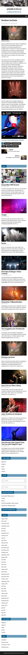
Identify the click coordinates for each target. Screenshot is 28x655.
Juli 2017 (3, 608)
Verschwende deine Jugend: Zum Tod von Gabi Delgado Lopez (12, 443)
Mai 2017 (3, 612)
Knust (4, 146)
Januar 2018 (4, 596)
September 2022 (5, 526)
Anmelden (3, 640)
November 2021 (5, 533)
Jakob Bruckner (16, 143)
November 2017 (5, 600)
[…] (11, 195)
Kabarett (3, 464)
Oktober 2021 (4, 535)
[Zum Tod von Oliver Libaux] (14, 383)
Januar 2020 (4, 545)
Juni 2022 (3, 528)
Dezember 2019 (5, 547)
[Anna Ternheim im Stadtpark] (14, 411)
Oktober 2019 (4, 552)
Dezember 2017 (5, 598)
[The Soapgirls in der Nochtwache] (14, 326)
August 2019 (4, 557)
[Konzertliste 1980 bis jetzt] (14, 182)
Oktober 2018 (4, 579)
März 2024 (4, 521)
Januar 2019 (4, 571)
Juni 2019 (3, 559)
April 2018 (3, 588)
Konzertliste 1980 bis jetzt (10, 185)
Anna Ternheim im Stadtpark (11, 414)
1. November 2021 (6, 23)
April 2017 (3, 615)
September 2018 (5, 581)
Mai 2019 (3, 562)
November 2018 (5, 576)
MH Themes (22, 653)
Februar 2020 (4, 543)
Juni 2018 (3, 586)
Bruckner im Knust (8, 357)
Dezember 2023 (5, 523)
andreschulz (14, 23)
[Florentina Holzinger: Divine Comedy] (14, 269)
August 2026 (4, 519)
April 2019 (3, 564)
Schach (3, 469)
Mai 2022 (3, 531)
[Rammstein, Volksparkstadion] (14, 299)
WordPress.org (4, 647)
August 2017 (4, 605)
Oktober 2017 (4, 603)
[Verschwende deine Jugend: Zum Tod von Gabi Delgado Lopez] (14, 440)
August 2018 (4, 584)
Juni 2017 (3, 610)
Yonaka (4, 215)
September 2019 (5, 555)
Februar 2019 (4, 569)
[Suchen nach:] (14, 480)
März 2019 (3, 567)
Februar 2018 (4, 593)
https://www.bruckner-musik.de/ (15, 140)
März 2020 (4, 540)
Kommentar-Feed (5, 644)
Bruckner (7, 143)
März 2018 (3, 591)
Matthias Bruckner (13, 146)
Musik (2, 466)
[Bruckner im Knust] (14, 354)
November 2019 (5, 550)
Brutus (3, 243)
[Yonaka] (14, 212)
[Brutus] (14, 241)
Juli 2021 (3, 538)
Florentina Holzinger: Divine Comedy (11, 272)
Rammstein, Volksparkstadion (11, 302)
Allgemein (3, 462)
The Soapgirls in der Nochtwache (13, 329)
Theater (3, 471)
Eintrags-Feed (4, 642)
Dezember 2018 (5, 574)
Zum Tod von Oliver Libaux (11, 386)
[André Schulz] (14, 5)
